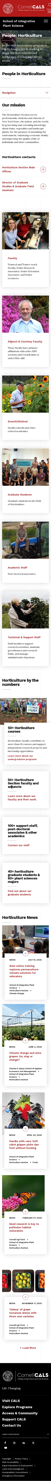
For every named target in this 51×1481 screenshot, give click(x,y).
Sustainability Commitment (15, 1472)
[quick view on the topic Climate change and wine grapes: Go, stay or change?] (25, 1040)
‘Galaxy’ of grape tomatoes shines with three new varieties (23, 1313)
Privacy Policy (21, 1459)
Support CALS (14, 1419)
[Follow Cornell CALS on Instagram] (14, 1443)
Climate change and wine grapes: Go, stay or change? (25, 1056)
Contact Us (11, 1425)
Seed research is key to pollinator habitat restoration (24, 1227)
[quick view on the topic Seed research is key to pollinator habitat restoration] (25, 1211)
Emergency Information (13, 1476)
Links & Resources (10, 1434)
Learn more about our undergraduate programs (22, 758)
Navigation (9, 92)
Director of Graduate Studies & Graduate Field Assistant (18, 186)
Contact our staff (18, 845)
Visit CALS (11, 1401)
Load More (29, 1347)
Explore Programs (17, 1407)
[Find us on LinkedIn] (24, 1443)
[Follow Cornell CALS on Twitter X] (33, 1443)
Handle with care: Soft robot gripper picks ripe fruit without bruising (24, 1144)
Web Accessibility (10, 1462)
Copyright (6, 1459)
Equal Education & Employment (17, 1465)
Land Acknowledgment (13, 1469)
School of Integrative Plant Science (19, 23)
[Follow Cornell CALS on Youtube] (5, 1448)
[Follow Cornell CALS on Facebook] (5, 1443)
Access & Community (20, 1413)
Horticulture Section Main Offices (18, 169)
